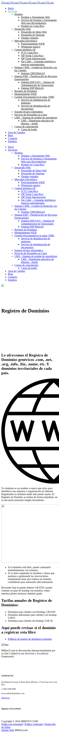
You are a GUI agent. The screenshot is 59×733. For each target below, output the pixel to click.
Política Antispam (34, 724)
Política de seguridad (12, 724)
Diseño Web (7, 730)
